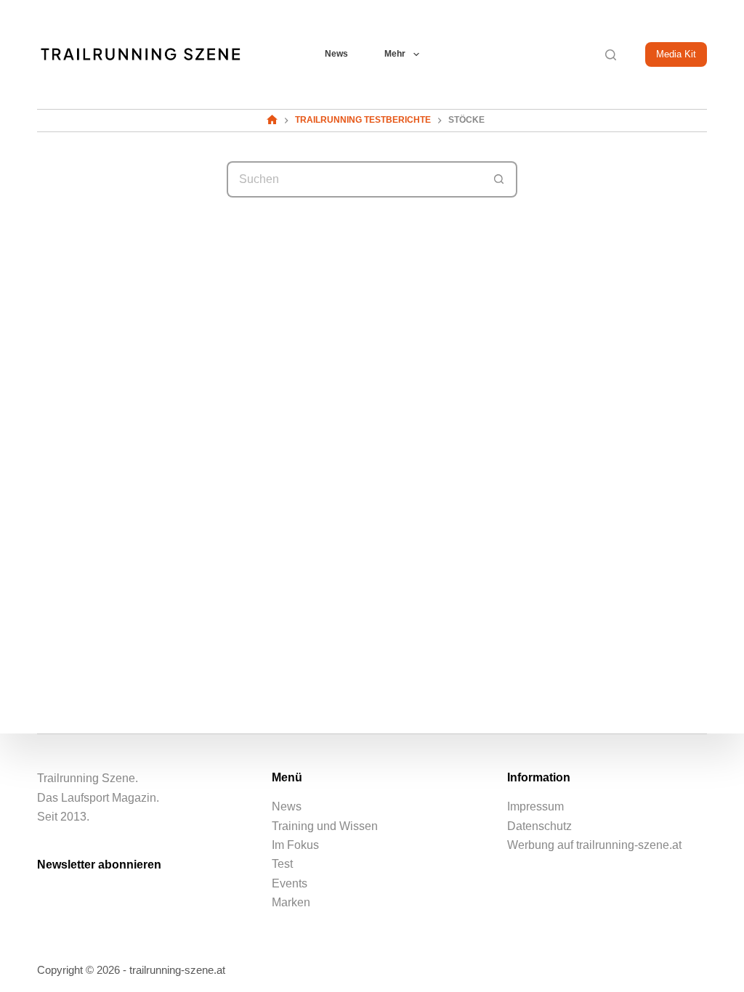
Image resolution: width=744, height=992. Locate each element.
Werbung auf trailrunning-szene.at (594, 845)
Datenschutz (539, 826)
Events (289, 883)
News (336, 54)
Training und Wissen (325, 826)
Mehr (394, 54)
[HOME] (272, 120)
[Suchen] (610, 54)
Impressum (535, 806)
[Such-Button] (499, 179)
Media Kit (676, 54)
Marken (291, 902)
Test (282, 864)
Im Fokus (295, 845)
